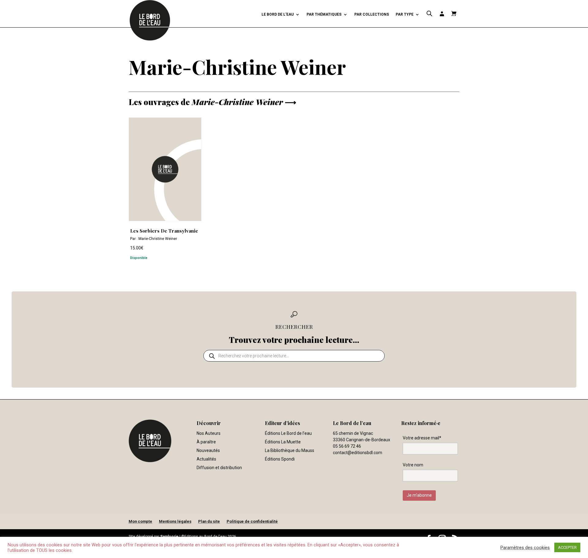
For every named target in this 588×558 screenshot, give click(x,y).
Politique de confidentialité (252, 521)
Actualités (206, 459)
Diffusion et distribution (219, 467)
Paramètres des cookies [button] (525, 547)
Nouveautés (208, 450)
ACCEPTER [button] (567, 547)
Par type (404, 14)
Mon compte (140, 521)
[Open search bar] (429, 14)
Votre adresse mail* (422, 437)
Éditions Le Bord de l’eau (288, 433)
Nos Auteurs (209, 433)
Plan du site (209, 521)
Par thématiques (324, 14)
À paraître (206, 441)
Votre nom (413, 464)
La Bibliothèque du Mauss (289, 450)
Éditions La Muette (283, 441)
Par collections (371, 14)
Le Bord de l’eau (278, 14)
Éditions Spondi (280, 459)
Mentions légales (175, 521)
